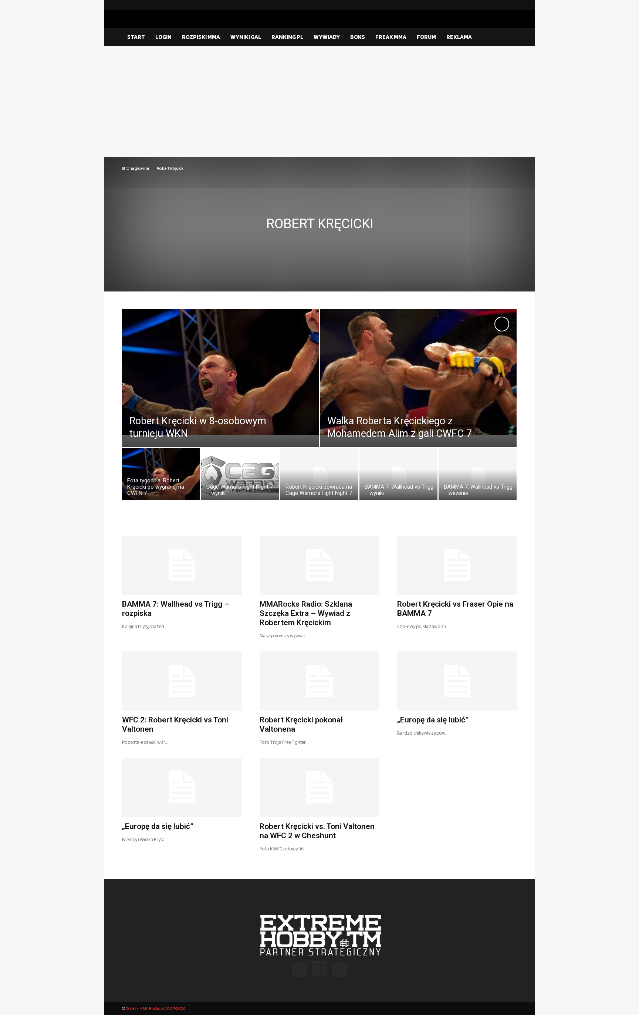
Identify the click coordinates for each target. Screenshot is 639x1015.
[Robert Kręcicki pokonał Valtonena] (319, 681)
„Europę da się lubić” (433, 719)
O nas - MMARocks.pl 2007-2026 (155, 1008)
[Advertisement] (319, 101)
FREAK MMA (390, 36)
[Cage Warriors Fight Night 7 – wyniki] (240, 476)
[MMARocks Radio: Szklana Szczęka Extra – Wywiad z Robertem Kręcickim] (319, 565)
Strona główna (135, 168)
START (136, 36)
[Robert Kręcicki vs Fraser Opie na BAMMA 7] (457, 565)
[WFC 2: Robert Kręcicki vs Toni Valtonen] (182, 681)
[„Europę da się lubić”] (457, 681)
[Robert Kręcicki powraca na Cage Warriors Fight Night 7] (319, 476)
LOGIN (163, 36)
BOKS (357, 36)
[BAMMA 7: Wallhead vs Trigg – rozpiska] (182, 565)
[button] (508, 37)
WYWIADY (327, 36)
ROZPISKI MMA (201, 36)
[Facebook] (487, 5)
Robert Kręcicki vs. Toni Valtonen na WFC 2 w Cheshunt (317, 831)
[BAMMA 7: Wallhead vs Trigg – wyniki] (398, 476)
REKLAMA (459, 36)
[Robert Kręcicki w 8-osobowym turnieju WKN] (220, 372)
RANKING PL (287, 36)
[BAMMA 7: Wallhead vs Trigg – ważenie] (478, 476)
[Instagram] (499, 5)
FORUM (426, 36)
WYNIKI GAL (245, 36)
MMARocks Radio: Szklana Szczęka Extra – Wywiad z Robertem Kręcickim (306, 613)
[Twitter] (511, 5)
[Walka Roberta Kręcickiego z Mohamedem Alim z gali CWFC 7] (418, 372)
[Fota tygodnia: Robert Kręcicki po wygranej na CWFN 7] (161, 476)
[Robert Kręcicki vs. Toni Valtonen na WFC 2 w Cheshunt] (319, 787)
